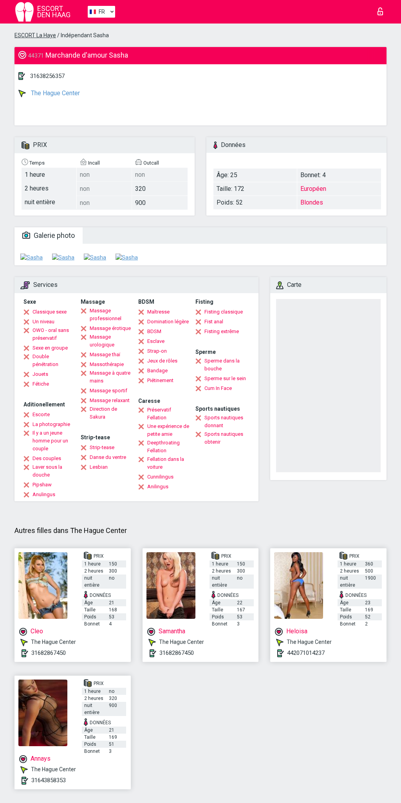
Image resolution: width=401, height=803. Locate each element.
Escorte (41, 414)
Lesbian (99, 467)
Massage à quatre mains (110, 377)
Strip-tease (102, 447)
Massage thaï (105, 354)
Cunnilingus (160, 477)
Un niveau (43, 321)
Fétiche (41, 384)
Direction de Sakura (103, 413)
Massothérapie (107, 364)
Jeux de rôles (162, 361)
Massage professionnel (105, 314)
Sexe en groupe (50, 348)
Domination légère (168, 321)
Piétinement (160, 380)
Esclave (155, 341)
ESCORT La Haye (35, 35)
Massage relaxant (110, 400)
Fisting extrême (221, 331)
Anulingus (44, 494)
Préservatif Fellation (159, 414)
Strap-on (157, 351)
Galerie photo (53, 235)
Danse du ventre (108, 457)
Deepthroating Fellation (163, 446)
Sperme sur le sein (225, 378)
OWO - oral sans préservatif (51, 334)
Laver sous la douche (47, 471)
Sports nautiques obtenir (223, 438)
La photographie (51, 424)
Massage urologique (102, 341)
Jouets (40, 374)
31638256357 (47, 76)
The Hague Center (54, 93)
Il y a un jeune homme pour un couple (50, 440)
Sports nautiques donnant (223, 421)
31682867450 (48, 652)
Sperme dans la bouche (222, 365)
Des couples (47, 458)
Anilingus (157, 486)
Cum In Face (218, 388)
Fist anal (213, 321)
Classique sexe (50, 312)
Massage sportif (108, 390)
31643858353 (48, 780)
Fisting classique (223, 312)
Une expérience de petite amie (168, 430)
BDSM (154, 331)
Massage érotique (110, 328)
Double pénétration (45, 360)
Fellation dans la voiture (165, 463)
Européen (313, 188)
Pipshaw (42, 485)
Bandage (157, 370)
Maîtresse (158, 312)
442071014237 (306, 652)
